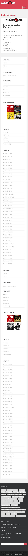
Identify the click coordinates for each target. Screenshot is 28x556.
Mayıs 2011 (8, 211)
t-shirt (16, 511)
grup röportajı (22, 492)
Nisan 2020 (8, 165)
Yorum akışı (6, 141)
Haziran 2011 (8, 208)
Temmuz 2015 (8, 197)
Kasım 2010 (8, 223)
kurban (16, 494)
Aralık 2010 (7, 220)
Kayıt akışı (5, 138)
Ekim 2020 (7, 162)
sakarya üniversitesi (15, 507)
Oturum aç (6, 135)
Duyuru (7, 84)
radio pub (21, 496)
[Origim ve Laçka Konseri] (14, 20)
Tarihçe (5, 63)
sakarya (21, 501)
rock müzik (20, 498)
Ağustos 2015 (8, 194)
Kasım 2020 (8, 159)
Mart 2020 (7, 168)
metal (20, 494)
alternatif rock (10, 490)
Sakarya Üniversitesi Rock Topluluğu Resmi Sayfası (12, 553)
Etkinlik (7, 87)
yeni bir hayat (14, 513)
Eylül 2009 (7, 240)
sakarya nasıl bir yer (6, 507)
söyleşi (12, 511)
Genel (6, 90)
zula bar (13, 516)
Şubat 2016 (8, 188)
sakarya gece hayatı (6, 505)
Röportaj (7, 95)
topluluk (8, 513)
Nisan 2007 (8, 263)
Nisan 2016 (8, 182)
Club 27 (3, 530)
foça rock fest (9, 492)
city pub (16, 490)
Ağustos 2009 (8, 243)
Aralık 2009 (7, 234)
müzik (24, 494)
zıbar (17, 516)
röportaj (16, 501)
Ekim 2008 (7, 255)
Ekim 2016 (7, 176)
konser (8, 494)
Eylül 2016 (7, 179)
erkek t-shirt (21, 490)
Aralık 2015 (7, 191)
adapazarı (4, 490)
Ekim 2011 (7, 205)
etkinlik (3, 492)
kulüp (12, 494)
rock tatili (4, 501)
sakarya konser (14, 505)
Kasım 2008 (8, 252)
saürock (24, 509)
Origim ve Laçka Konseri (11, 26)
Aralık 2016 (7, 174)
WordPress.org (7, 144)
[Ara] (25, 544)
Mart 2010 (7, 229)
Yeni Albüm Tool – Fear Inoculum (9, 527)
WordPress (14, 554)
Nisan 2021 (8, 156)
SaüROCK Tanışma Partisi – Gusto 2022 (10, 524)
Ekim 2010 (7, 226)
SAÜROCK (14, 31)
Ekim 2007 (7, 258)
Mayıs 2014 (8, 203)
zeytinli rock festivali (6, 516)
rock (3, 498)
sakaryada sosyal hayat (6, 503)
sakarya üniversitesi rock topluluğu (9, 509)
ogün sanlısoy (15, 496)
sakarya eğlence (16, 503)
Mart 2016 (7, 185)
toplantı (3, 513)
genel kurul (15, 492)
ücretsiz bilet (22, 516)
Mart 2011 (7, 214)
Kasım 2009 (8, 237)
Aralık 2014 (7, 200)
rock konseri (14, 498)
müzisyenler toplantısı (6, 496)
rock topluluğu (10, 501)
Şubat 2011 (8, 217)
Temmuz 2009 (8, 246)
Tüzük (4, 66)
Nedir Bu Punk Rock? (6, 537)
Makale (7, 92)
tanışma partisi (22, 511)
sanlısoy (19, 509)
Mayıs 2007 (8, 261)
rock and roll (7, 498)
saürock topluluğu (5, 511)
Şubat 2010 (8, 232)
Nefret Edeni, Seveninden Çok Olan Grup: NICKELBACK (11, 534)
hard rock (4, 494)
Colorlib (25, 553)
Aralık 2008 (7, 249)
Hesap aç (5, 132)
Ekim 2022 (7, 153)
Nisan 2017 (8, 171)
